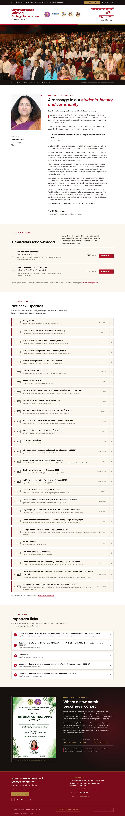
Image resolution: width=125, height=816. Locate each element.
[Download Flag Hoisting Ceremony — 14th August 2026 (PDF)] (111, 471)
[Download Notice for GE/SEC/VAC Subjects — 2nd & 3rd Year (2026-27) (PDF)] (111, 411)
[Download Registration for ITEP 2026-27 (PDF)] (111, 372)
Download (107, 256)
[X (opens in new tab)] (110, 2)
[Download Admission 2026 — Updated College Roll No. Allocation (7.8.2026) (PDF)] (111, 451)
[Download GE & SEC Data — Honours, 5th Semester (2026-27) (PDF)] (111, 342)
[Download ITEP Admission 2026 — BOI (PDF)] (111, 382)
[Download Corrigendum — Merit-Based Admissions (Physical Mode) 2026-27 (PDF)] (111, 586)
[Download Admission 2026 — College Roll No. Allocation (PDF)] (111, 401)
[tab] (82, 82)
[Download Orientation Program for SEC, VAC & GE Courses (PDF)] (111, 362)
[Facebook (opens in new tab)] (102, 2)
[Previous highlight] (2, 52)
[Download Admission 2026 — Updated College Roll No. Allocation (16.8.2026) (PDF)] (111, 501)
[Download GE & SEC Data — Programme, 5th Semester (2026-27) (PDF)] (111, 352)
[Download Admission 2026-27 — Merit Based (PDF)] (111, 553)
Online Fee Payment (92, 2)
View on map (83, 792)
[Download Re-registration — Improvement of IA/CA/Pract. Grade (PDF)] (111, 532)
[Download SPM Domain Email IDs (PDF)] (111, 441)
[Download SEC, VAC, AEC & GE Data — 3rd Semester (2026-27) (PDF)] (111, 332)
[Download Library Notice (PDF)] (111, 322)
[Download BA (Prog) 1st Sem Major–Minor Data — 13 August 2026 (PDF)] (111, 481)
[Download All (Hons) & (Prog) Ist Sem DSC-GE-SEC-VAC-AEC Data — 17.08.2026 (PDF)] (111, 511)
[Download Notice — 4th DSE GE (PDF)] (111, 543)
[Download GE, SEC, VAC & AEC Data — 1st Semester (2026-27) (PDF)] (111, 461)
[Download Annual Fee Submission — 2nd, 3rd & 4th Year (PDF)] (111, 491)
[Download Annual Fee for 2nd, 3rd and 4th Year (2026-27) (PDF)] (111, 431)
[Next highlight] (123, 52)
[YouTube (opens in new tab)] (107, 2)
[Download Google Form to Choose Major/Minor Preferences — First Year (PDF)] (111, 421)
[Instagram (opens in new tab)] (105, 2)
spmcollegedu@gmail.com (57, 2)
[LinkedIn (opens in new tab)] (113, 2)
